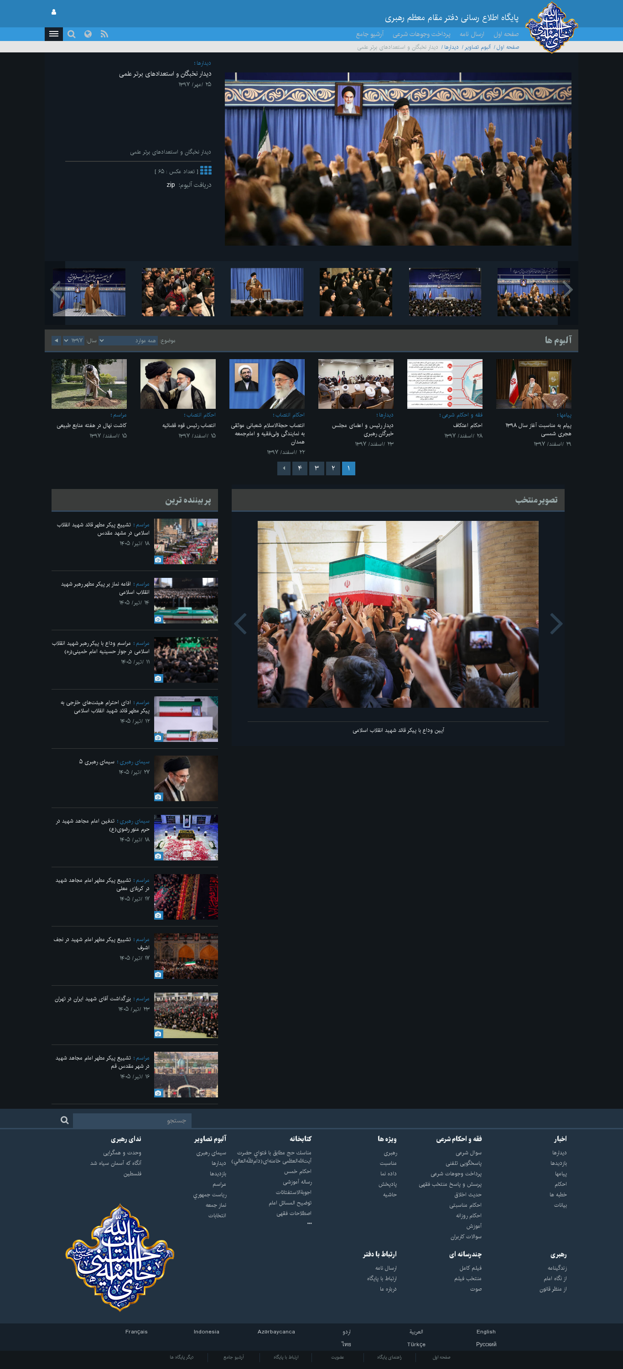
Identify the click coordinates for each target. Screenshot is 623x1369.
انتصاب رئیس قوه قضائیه (189, 425)
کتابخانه (301, 1139)
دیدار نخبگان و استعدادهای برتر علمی (165, 73)
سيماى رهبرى (134, 761)
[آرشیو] (269, 1224)
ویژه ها (387, 1139)
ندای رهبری (126, 1139)
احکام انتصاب (290, 415)
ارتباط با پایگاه (286, 1357)
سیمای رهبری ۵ (96, 761)
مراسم (120, 415)
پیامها (565, 415)
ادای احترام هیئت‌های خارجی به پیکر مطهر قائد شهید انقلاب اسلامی (105, 706)
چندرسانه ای (465, 1255)
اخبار (560, 1139)
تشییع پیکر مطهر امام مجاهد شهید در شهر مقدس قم (103, 1062)
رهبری (558, 1255)
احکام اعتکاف (468, 425)
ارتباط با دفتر (380, 1255)
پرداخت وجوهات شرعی (422, 34)
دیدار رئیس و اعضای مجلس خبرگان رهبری (363, 429)
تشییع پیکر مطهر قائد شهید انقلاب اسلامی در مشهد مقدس (103, 528)
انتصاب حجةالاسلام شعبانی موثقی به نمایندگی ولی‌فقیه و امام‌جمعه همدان (268, 433)
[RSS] (104, 34)
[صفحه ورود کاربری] (54, 12)
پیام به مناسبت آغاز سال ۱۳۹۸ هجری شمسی (538, 429)
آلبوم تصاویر (478, 47)
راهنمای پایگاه (389, 1357)
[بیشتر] (205, 171)
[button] (54, 34)
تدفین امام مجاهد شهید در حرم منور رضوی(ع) (103, 825)
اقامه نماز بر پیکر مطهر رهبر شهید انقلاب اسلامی (105, 588)
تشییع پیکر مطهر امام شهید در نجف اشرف (101, 943)
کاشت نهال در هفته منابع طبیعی (92, 425)
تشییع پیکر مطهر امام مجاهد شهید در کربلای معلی (103, 884)
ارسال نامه (472, 34)
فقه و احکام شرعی (462, 415)
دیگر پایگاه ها (182, 1357)
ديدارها (451, 47)
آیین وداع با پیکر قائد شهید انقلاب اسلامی (398, 730)
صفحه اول (506, 34)
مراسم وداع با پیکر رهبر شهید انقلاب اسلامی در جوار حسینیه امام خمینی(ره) (101, 647)
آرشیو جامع (370, 34)
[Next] (284, 468)
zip (172, 185)
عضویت (337, 1357)
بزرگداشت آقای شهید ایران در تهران (93, 998)
